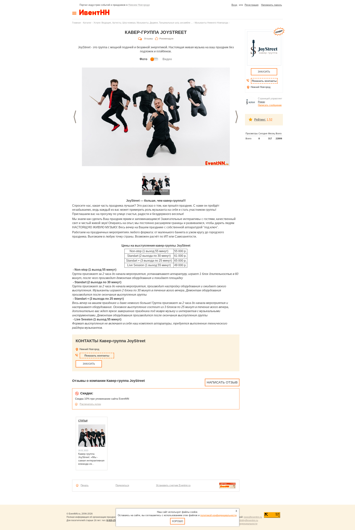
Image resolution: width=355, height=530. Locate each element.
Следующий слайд (236, 116)
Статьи (82, 420)
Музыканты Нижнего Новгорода (211, 22)
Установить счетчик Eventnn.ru (173, 485)
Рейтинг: (260, 119)
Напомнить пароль (271, 5)
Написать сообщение (270, 105)
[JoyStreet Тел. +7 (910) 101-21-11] (156, 117)
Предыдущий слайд (75, 116)
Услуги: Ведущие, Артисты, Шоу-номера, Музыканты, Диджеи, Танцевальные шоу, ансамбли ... (143, 22)
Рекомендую (166, 38)
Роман (261, 101)
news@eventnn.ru (253, 517)
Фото (143, 59)
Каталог (87, 22)
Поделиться (122, 485)
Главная (76, 22)
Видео (167, 59)
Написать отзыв (222, 382)
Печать (85, 485)
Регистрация (251, 5)
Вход (234, 5)
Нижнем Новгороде (139, 5)
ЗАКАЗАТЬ (89, 363)
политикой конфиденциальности (218, 515)
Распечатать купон (90, 404)
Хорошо (177, 521)
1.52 (269, 119)
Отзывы (148, 38)
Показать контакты (96, 355)
